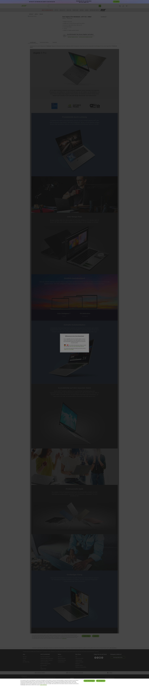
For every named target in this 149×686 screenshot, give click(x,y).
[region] (74, 682)
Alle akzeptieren (101, 680)
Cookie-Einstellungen (89, 680)
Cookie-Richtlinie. (43, 684)
